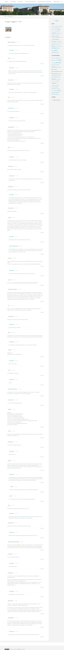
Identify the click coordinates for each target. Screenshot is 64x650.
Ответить (42, 63)
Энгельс (57, 83)
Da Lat (57, 26)
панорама (54, 48)
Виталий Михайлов (13, 246)
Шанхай (56, 44)
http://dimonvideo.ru (12, 73)
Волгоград (55, 37)
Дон (57, 41)
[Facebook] (55, 20)
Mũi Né (54, 29)
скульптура (54, 92)
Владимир (11, 50)
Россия (57, 79)
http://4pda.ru (39, 72)
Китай (59, 41)
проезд (53, 50)
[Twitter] (57, 20)
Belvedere (53, 26)
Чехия (54, 83)
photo (57, 29)
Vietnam (54, 33)
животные (53, 86)
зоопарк (54, 88)
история (58, 46)
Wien (57, 33)
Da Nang (60, 26)
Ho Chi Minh (55, 27)
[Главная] (5, 16)
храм (58, 92)
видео (53, 46)
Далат (53, 41)
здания (57, 86)
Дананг (55, 41)
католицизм (58, 88)
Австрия (53, 34)
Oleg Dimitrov (11, 108)
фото (56, 50)
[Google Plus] (59, 20)
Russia (52, 62)
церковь (58, 94)
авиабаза (58, 85)
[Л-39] (8, 29)
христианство (54, 94)
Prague (57, 60)
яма (58, 52)
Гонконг (59, 39)
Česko (54, 67)
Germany (57, 58)
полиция (58, 48)
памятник (53, 90)
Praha (60, 60)
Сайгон (55, 42)
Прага (54, 79)
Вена (58, 34)
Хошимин (53, 44)
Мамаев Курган (58, 75)
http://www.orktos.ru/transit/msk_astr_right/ (22, 516)
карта (61, 46)
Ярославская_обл (54, 85)
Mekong (53, 29)
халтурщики (54, 52)
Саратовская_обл (54, 81)
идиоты (56, 46)
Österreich (60, 33)
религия (59, 90)
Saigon (59, 29)
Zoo (54, 64)
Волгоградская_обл (57, 71)
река (56, 90)
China (55, 26)
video (58, 31)
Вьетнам (55, 39)
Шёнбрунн (59, 44)
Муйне (59, 77)
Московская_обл (55, 77)
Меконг (61, 41)
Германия (59, 73)
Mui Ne (54, 60)
